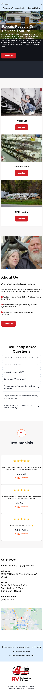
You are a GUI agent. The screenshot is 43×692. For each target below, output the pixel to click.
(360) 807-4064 (24, 651)
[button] (41, 4)
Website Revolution (28, 686)
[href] (21, 619)
